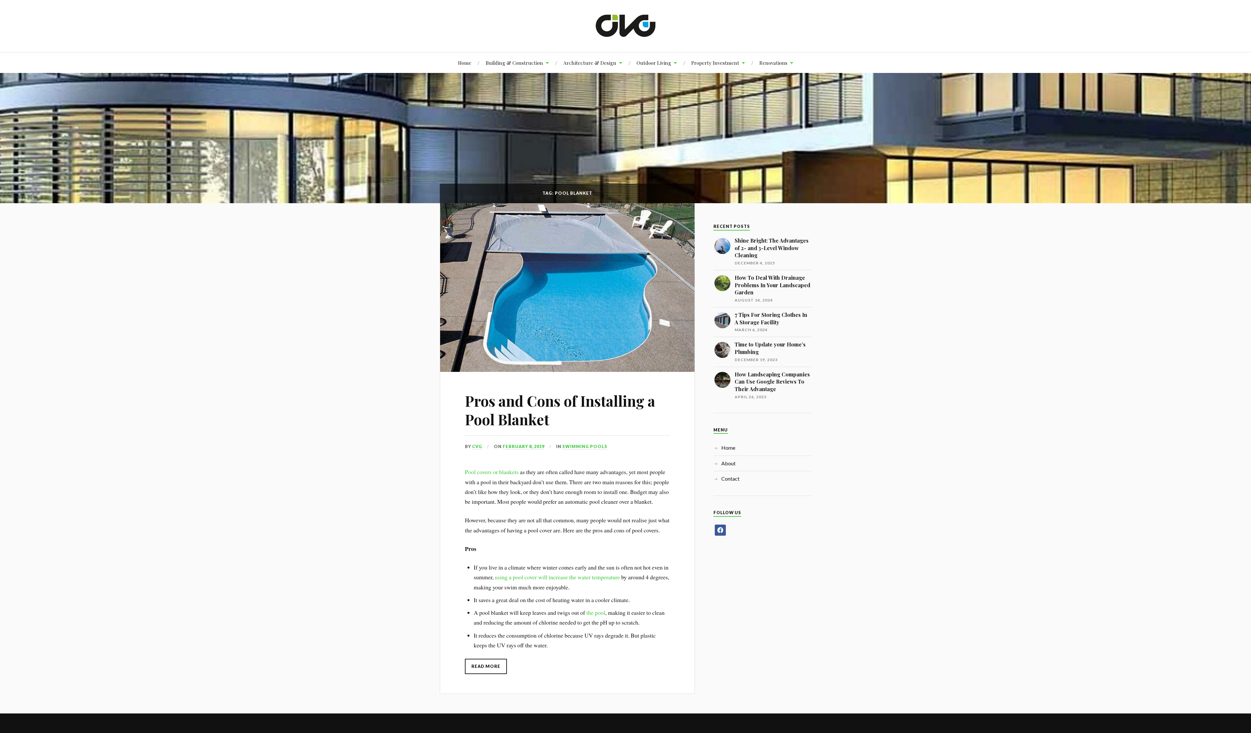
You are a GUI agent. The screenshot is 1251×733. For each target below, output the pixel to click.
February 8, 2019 (523, 446)
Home (464, 62)
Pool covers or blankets (492, 472)
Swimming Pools (584, 446)
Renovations (773, 62)
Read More (485, 666)
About (728, 463)
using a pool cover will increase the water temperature (557, 577)
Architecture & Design (589, 62)
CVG (477, 446)
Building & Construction (514, 62)
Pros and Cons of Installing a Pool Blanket (560, 410)
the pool (595, 612)
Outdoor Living (654, 62)
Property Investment (715, 62)
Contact (730, 478)
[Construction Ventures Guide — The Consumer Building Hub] (625, 25)
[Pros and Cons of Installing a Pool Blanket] (567, 287)
